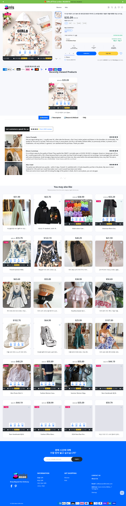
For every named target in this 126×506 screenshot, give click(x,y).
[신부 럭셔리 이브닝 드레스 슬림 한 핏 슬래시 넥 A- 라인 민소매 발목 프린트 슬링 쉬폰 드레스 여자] (109, 254)
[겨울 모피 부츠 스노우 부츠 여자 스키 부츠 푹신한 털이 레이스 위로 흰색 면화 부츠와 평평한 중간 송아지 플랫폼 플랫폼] (17, 336)
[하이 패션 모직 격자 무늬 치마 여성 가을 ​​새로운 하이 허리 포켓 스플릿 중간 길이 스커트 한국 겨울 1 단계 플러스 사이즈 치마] (78, 254)
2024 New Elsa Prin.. (78, 434)
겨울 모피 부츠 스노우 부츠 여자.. (17, 352)
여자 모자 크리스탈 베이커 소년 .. (47, 311)
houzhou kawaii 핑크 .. (78, 311)
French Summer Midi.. (17, 270)
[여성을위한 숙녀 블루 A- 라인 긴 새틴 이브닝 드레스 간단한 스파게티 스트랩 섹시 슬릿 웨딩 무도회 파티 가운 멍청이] (17, 212)
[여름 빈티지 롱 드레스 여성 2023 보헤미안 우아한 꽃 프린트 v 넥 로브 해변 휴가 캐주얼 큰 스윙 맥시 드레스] (78, 336)
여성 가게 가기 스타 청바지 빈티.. (109, 434)
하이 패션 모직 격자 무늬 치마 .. (78, 270)
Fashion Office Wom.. (48, 434)
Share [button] (68, 57)
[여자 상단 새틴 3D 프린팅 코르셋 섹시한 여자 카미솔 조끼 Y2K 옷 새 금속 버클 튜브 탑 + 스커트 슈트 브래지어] (109, 336)
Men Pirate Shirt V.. (17, 393)
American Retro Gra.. (109, 228)
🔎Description (56, 118)
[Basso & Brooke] (9, 7)
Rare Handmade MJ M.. (109, 393)
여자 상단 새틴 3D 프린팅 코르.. (109, 352)
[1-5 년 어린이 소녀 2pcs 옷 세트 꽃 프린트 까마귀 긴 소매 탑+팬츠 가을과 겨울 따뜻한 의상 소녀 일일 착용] (63, 96)
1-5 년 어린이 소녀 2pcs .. (63, 112)
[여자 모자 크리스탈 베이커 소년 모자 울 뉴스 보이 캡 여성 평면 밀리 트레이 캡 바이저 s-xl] (48, 295)
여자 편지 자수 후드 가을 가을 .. (109, 311)
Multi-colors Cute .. (78, 228)
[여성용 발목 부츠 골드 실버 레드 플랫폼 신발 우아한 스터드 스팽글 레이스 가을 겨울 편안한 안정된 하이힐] (48, 336)
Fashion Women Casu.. (47, 393)
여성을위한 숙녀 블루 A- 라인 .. (16, 228)
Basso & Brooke (18, 503)
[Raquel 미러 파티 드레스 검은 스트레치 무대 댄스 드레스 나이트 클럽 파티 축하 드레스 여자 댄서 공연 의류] (48, 254)
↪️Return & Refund (71, 118)
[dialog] (112, 7)
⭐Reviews (44, 118)
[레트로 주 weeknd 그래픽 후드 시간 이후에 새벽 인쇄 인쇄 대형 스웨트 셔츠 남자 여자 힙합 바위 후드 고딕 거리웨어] (48, 212)
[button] (3, 1)
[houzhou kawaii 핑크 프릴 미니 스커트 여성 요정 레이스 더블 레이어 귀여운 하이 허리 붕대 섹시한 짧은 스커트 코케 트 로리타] (78, 295)
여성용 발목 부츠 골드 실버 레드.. (47, 352)
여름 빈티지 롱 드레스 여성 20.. (78, 352)
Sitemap (94, 492)
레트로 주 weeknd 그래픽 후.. (47, 228)
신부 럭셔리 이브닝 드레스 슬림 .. (109, 270)
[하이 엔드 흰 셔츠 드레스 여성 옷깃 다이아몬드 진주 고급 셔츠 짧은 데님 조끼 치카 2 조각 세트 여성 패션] (17, 295)
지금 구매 (108, 53)
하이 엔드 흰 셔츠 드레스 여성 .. (17, 311)
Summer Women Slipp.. (78, 393)
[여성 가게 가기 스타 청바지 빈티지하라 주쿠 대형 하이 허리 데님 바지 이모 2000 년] (109, 418)
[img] (35, 129)
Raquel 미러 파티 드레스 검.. (48, 270)
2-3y (74, 23)
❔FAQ (83, 118)
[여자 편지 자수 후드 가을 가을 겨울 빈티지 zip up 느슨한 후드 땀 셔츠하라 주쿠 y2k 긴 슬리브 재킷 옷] (109, 295)
